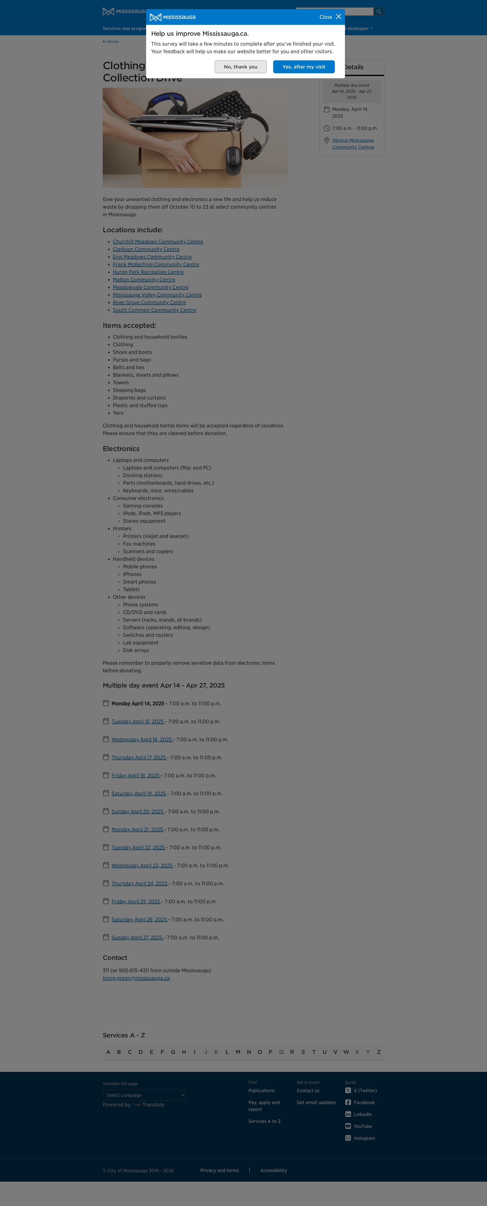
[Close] (338, 16)
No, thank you (240, 66)
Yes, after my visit (304, 66)
